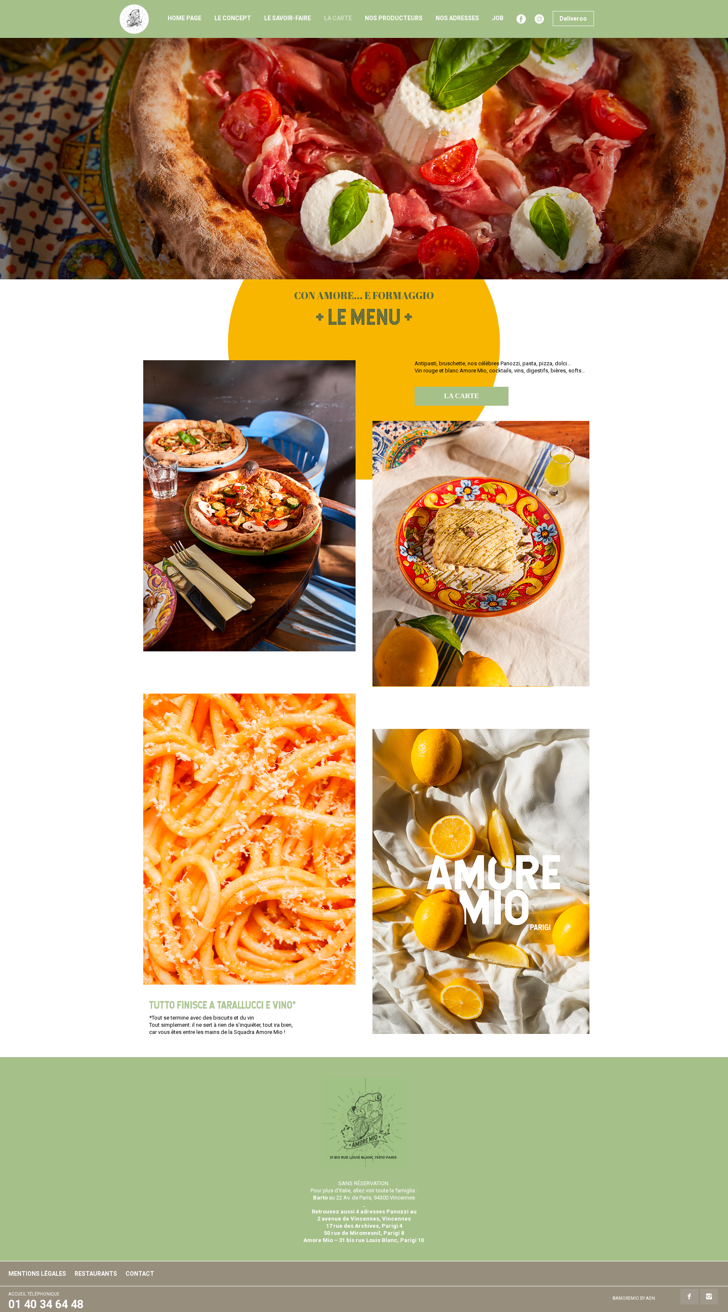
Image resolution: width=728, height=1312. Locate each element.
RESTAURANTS (96, 1273)
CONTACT (140, 1273)
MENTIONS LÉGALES (37, 1273)
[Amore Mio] (134, 19)
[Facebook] (689, 1296)
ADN (650, 1298)
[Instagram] (709, 1296)
